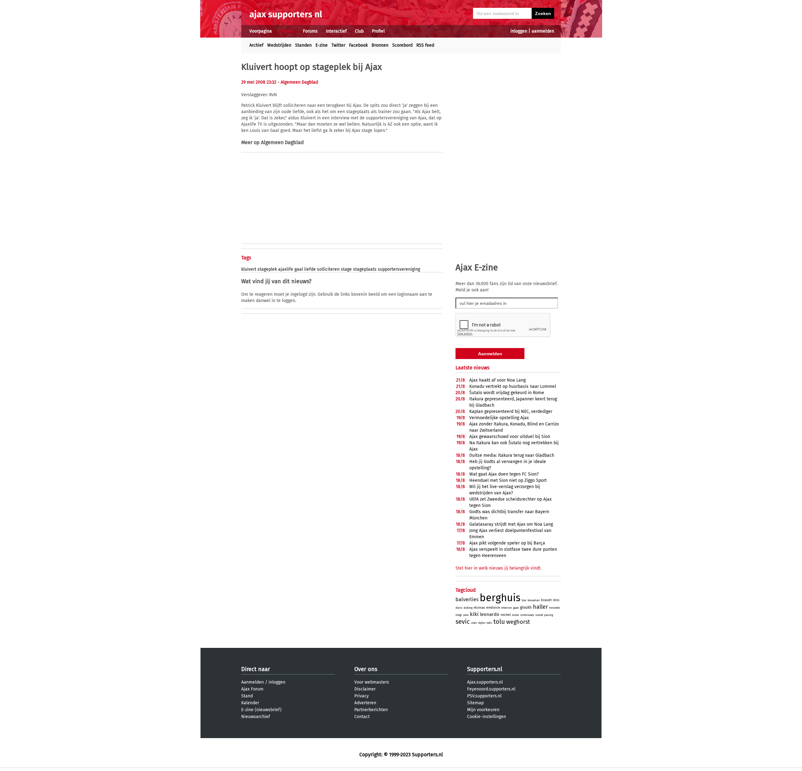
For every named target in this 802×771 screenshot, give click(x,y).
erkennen (506, 608)
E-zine (321, 45)
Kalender (250, 703)
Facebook (358, 45)
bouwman (534, 600)
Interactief (336, 31)
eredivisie (493, 608)
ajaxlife (285, 269)
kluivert (248, 269)
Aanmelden (252, 682)
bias (524, 600)
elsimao (479, 608)
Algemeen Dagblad (282, 142)
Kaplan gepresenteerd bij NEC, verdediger (510, 411)
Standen (303, 45)
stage (346, 269)
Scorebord (402, 45)
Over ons (365, 669)
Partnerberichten (371, 709)
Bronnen (380, 45)
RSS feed (425, 45)
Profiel (378, 31)
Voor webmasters (371, 682)
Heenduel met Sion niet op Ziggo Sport (508, 480)
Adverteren (365, 703)
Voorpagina (260, 31)
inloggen (518, 31)
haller (540, 606)
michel (506, 615)
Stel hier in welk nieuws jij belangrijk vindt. (498, 568)
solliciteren (328, 269)
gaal (298, 269)
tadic (489, 623)
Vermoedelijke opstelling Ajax (499, 417)
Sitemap (475, 703)
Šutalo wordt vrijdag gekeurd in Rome (506, 392)
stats (474, 623)
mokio (515, 615)
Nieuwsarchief (255, 716)
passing (548, 615)
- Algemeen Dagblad (298, 82)
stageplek (267, 269)
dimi (556, 600)
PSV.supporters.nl (484, 696)
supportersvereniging (399, 269)
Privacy (361, 696)
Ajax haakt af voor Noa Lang (497, 380)
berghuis (500, 597)
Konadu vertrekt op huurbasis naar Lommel (512, 386)
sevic (463, 621)
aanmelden (543, 31)
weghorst (518, 621)
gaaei (516, 608)
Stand (247, 696)
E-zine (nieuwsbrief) (261, 709)
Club (359, 31)
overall (539, 615)
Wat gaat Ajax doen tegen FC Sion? (504, 474)
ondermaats (527, 615)
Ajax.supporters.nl (485, 682)
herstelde (554, 608)
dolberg (468, 608)
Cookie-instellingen (486, 716)
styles (481, 622)
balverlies (467, 599)
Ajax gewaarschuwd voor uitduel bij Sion (509, 436)
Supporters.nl (484, 669)
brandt (546, 600)
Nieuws (287, 31)
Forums (310, 31)
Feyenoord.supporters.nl (491, 689)
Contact (362, 716)
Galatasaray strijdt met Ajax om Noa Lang (511, 524)
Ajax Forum (252, 689)
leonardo (489, 614)
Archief (256, 45)
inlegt (459, 615)
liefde (310, 269)
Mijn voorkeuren (483, 709)
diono (459, 608)
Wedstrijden (279, 45)
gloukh (526, 607)
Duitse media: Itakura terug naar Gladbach (511, 455)
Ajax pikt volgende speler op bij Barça (507, 543)
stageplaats (365, 269)
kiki (474, 614)
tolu (499, 621)
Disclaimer (365, 689)
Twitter (338, 45)
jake (466, 615)
